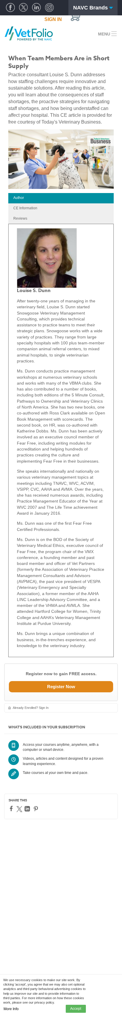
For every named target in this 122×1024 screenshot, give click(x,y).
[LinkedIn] (28, 808)
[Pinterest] (36, 808)
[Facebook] (12, 808)
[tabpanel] (61, 440)
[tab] (61, 198)
